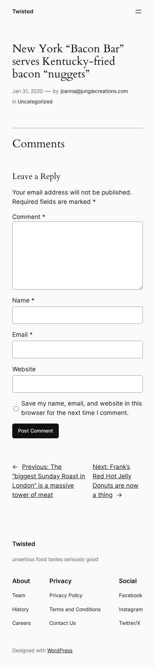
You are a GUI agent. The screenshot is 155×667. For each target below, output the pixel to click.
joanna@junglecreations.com (94, 91)
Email (22, 334)
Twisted (22, 11)
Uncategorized (35, 101)
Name (23, 300)
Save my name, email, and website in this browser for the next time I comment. (81, 408)
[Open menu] (138, 11)
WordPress (59, 650)
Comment (28, 216)
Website (24, 369)
